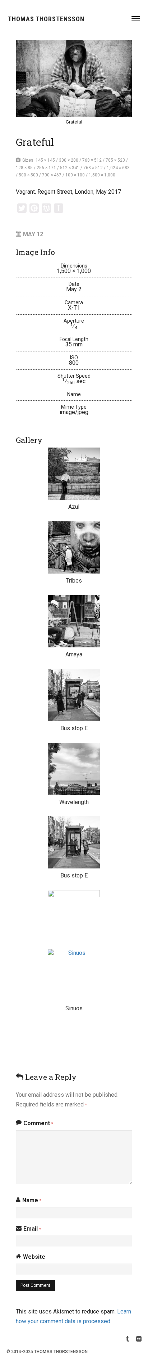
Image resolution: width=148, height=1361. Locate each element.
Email (32, 1228)
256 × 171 (46, 167)
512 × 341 (69, 167)
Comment (38, 1123)
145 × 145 (45, 160)
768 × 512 (92, 160)
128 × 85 (24, 167)
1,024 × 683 (118, 167)
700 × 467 (51, 175)
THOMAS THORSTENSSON (46, 19)
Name (31, 1200)
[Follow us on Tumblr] (127, 1339)
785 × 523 (115, 160)
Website (34, 1256)
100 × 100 (75, 175)
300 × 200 (68, 160)
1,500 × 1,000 (102, 175)
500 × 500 (28, 175)
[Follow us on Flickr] (139, 1339)
